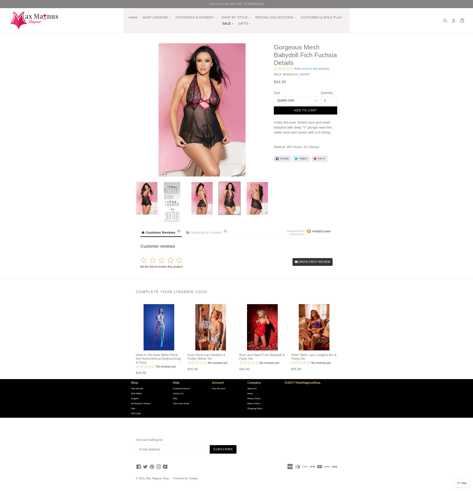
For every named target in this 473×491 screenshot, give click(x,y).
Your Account (218, 388)
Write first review (314, 261)
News (250, 393)
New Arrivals (137, 388)
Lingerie (135, 398)
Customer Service (181, 388)
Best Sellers (136, 393)
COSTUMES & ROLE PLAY (323, 17)
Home (133, 17)
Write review (302, 68)
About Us (252, 388)
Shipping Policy (255, 408)
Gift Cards (136, 413)
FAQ (175, 398)
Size (277, 93)
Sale (133, 408)
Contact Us (178, 393)
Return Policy (254, 403)
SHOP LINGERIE (157, 17)
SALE (228, 23)
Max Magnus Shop (157, 478)
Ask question (321, 68)
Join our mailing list (149, 440)
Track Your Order (181, 403)
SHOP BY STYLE (236, 17)
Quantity (327, 93)
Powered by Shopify (185, 478)
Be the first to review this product (161, 266)
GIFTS (245, 23)
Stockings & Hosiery (141, 403)
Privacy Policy (254, 398)
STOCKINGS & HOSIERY (197, 17)
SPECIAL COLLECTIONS (276, 17)
